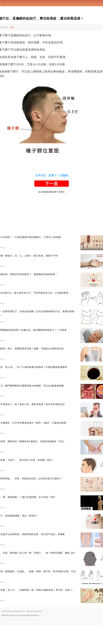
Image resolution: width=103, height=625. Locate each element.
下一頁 (51, 183)
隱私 (24, 615)
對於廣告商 (34, 615)
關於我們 (4, 615)
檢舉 (12, 27)
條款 (20, 615)
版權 (28, 615)
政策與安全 (13, 615)
